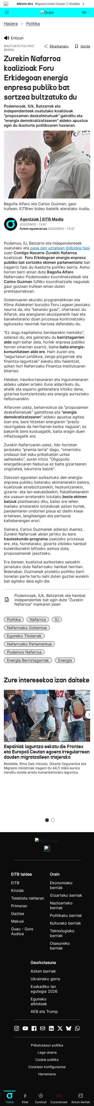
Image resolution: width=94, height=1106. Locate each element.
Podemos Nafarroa (24, 652)
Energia (65, 660)
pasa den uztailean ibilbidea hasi (59, 248)
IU (57, 619)
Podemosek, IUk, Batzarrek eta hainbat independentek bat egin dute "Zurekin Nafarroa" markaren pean (50, 600)
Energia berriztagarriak (28, 660)
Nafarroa (38, 619)
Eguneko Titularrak (24, 635)
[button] (89, 715)
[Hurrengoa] (84, 4)
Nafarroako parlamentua (29, 644)
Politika (13, 619)
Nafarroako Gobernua (27, 627)
